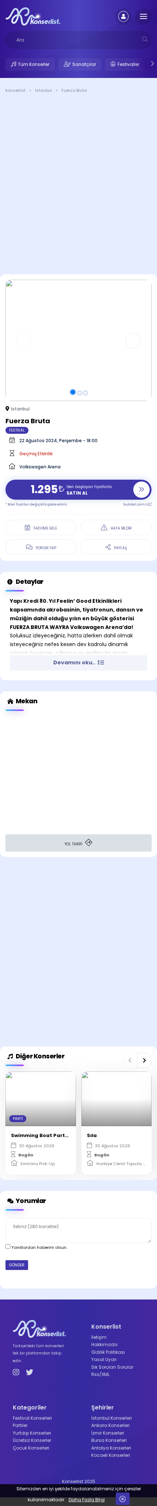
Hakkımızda (104, 1344)
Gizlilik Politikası (108, 1352)
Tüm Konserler (33, 64)
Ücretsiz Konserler (32, 1440)
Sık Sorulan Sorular (112, 1367)
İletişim (99, 1337)
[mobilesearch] (145, 39)
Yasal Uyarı (103, 1359)
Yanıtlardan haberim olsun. (38, 1247)
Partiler (20, 1425)
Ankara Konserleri (110, 1425)
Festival (17, 430)
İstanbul (20, 409)
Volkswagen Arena (40, 467)
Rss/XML (100, 1374)
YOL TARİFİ (74, 844)
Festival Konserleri (32, 1418)
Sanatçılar (84, 64)
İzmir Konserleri (107, 1433)
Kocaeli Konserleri (110, 1455)
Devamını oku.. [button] (74, 662)
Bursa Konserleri (109, 1440)
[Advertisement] (78, 185)
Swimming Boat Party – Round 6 (53, 1135)
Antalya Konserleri (111, 1448)
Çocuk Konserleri (31, 1448)
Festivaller (128, 64)
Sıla (92, 1135)
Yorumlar (30, 1200)
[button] (72, 392)
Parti (18, 1118)
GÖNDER (16, 1265)
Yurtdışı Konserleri (32, 1433)
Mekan (26, 701)
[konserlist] (32, 16)
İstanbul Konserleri (111, 1418)
